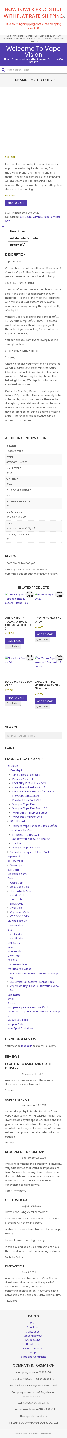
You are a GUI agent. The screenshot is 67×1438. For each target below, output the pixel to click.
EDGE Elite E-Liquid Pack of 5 (29, 787)
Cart (8, 35)
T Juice (16, 843)
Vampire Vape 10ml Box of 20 (29, 808)
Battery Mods (15, 861)
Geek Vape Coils (19, 887)
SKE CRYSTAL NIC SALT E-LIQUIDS (31, 839)
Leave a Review (47, 35)
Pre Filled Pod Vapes (19, 969)
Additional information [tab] (25, 238)
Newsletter (19, 38)
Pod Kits (12, 960)
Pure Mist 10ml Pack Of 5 (26, 800)
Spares (12, 1003)
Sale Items (14, 995)
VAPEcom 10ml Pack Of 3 (27, 817)
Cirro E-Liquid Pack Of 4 (26, 775)
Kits (10, 930)
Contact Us (31, 35)
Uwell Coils (16, 908)
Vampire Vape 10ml (23, 804)
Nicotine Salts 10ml (21, 830)
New (10, 947)
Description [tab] (18, 231)
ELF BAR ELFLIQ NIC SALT (25, 835)
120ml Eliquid (17, 821)
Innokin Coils (17, 895)
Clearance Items (18, 874)
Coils (10, 878)
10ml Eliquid (16, 770)
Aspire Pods (14, 856)
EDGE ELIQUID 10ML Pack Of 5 (29, 783)
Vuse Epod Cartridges (20, 1028)
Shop (48, 38)
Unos (30, 1433)
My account (32, 1340)
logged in (26, 1046)
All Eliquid (13, 766)
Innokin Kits (16, 938)
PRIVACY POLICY (35, 38)
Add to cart (16, 203)
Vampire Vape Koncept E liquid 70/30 (34, 826)
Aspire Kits (16, 934)
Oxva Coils (16, 899)
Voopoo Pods (15, 1024)
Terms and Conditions (32, 1356)
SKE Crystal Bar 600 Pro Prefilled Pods (32, 982)
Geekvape (16, 865)
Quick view (13, 646)
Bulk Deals (25, 217)
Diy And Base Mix (17, 920)
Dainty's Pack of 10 (23, 779)
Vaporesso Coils (19, 912)
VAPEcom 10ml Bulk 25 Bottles (29, 812)
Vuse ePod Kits (18, 964)
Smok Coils (16, 903)
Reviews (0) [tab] (17, 245)
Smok (11, 999)
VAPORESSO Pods (18, 1020)
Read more (14, 641)
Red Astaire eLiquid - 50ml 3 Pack (29, 852)
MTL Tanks (14, 943)
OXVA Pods (14, 956)
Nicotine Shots (16, 951)
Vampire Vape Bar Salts (26, 847)
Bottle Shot (16, 925)
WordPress (47, 1433)
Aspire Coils (17, 882)
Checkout (18, 35)
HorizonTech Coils (20, 891)
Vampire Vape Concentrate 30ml (28, 1007)
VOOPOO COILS (19, 916)
